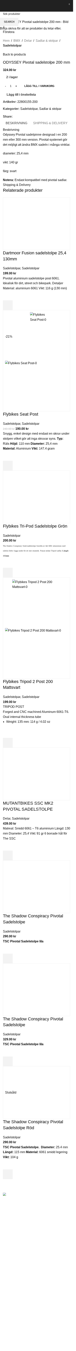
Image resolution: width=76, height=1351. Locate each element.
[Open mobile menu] (4, 6)
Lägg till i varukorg (39, 86)
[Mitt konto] (60, 6)
